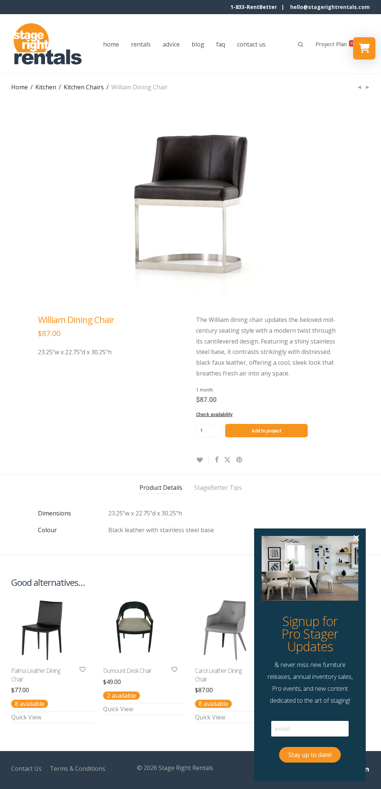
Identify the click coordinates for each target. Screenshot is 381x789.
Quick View (26, 717)
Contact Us (26, 768)
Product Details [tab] (161, 487)
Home (19, 87)
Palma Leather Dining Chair (35, 675)
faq (220, 44)
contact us (251, 44)
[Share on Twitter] (227, 459)
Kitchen (45, 87)
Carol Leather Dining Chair (218, 675)
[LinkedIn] (366, 768)
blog (198, 44)
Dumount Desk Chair (127, 671)
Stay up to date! (310, 755)
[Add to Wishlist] (202, 460)
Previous (12, 203)
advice (171, 44)
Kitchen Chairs (84, 87)
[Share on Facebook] (216, 459)
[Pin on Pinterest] (239, 459)
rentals (141, 44)
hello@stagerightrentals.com (330, 6)
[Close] (356, 537)
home (111, 44)
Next (368, 203)
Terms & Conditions (77, 768)
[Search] (301, 44)
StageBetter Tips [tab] (218, 487)
